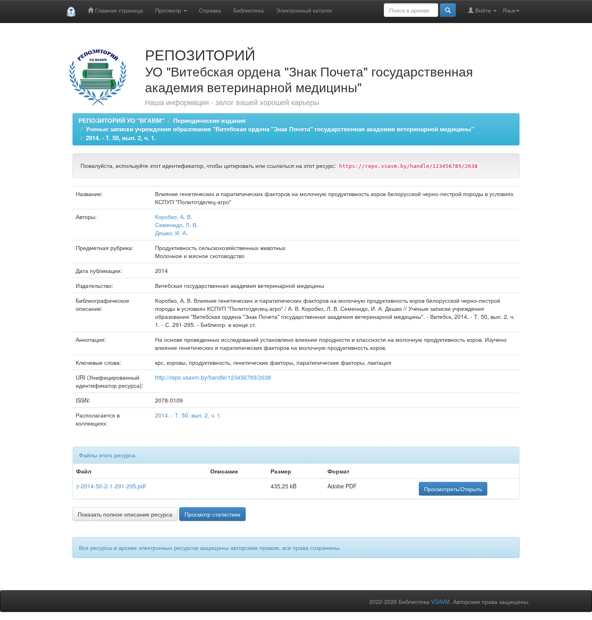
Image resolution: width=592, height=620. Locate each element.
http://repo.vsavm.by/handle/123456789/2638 (213, 377)
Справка (210, 10)
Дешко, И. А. (171, 233)
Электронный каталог (304, 10)
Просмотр (169, 10)
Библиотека (248, 10)
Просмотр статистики (212, 514)
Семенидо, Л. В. (176, 225)
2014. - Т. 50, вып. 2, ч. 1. (121, 137)
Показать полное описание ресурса (125, 514)
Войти (483, 10)
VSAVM (440, 601)
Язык (509, 10)
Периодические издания (209, 120)
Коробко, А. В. (173, 217)
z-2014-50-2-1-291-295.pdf (111, 486)
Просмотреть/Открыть (453, 489)
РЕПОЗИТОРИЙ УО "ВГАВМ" (121, 120)
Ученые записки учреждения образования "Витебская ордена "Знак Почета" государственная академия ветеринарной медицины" (280, 128)
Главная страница (118, 10)
